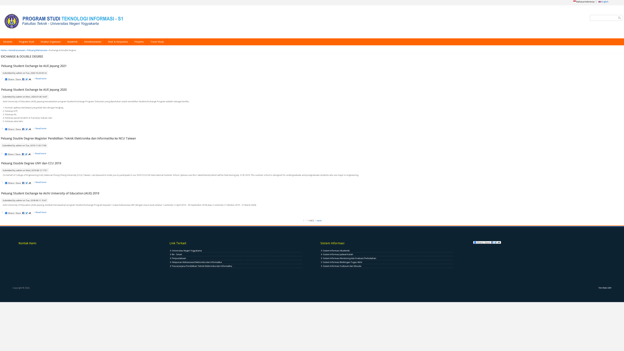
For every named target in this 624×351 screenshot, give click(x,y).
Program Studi (26, 41)
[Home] (62, 22)
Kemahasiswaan (92, 41)
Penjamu (139, 41)
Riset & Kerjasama (118, 41)
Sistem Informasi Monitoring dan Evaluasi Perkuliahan (349, 258)
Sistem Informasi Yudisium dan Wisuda (342, 266)
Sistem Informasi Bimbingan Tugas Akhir (342, 262)
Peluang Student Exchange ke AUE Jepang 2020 (34, 89)
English (604, 1)
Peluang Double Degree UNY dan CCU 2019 (31, 163)
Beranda (7, 41)
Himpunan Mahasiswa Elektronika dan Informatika (197, 262)
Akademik (72, 41)
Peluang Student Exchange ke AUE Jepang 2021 (34, 66)
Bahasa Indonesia (585, 1)
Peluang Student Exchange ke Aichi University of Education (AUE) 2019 (50, 193)
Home (4, 50)
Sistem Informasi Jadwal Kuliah (338, 254)
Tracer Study (157, 41)
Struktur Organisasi (51, 41)
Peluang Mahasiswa (37, 50)
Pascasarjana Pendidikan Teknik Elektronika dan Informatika (202, 266)
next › (319, 220)
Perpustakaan (179, 258)
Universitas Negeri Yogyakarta (187, 250)
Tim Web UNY (604, 287)
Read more (41, 78)
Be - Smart (177, 254)
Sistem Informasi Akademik (336, 250)
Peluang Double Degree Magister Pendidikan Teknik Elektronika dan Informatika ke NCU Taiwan (68, 138)
